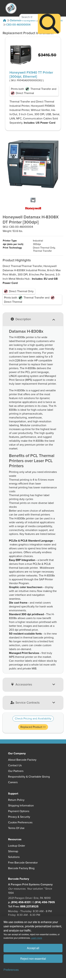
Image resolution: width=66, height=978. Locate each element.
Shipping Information (21, 805)
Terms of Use (16, 828)
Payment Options (18, 811)
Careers (13, 782)
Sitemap (13, 851)
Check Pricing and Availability (33, 718)
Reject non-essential (33, 959)
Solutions (14, 857)
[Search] (49, 24)
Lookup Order (16, 845)
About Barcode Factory (22, 759)
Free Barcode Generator (23, 862)
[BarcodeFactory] (11, 8)
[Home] (5, 20)
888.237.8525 (29, 906)
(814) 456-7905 (45, 902)
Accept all (33, 948)
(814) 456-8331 (21, 902)
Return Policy (16, 800)
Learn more (36, 937)
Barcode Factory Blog (21, 868)
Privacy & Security (19, 816)
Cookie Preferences (20, 822)
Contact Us (15, 765)
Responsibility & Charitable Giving (29, 776)
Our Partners (15, 771)
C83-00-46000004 (18, 24)
